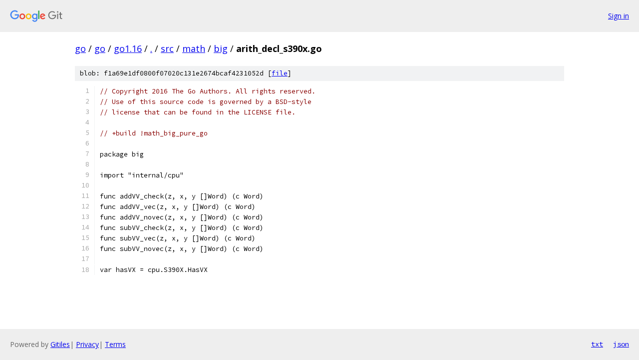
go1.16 (128, 48)
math (193, 48)
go (80, 48)
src (167, 48)
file (280, 73)
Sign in (618, 15)
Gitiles (60, 344)
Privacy (87, 344)
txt (597, 344)
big (221, 48)
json (621, 344)
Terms (115, 344)
